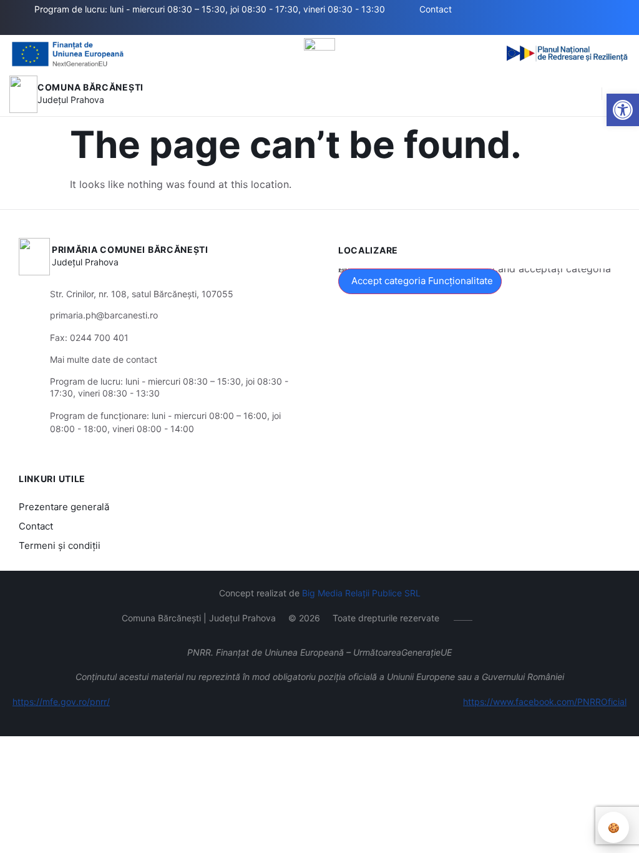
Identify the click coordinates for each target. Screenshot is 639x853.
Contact (36, 526)
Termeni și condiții (59, 545)
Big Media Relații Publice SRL (361, 593)
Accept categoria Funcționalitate (422, 281)
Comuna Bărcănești (90, 87)
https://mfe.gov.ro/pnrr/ (61, 701)
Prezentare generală (64, 507)
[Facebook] (160, 27)
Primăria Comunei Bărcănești (130, 249)
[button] (623, 110)
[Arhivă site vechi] (179, 27)
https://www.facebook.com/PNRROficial (545, 701)
